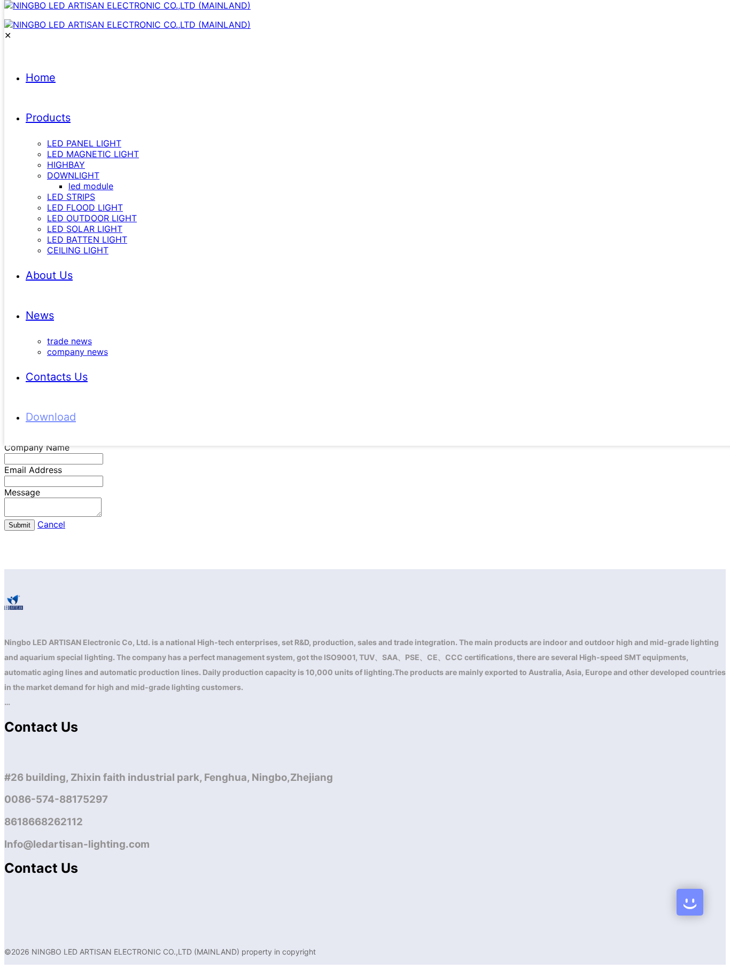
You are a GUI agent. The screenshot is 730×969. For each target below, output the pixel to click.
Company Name (36, 447)
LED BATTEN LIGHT (87, 239)
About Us (49, 275)
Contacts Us (57, 376)
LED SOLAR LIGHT (84, 228)
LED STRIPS (71, 196)
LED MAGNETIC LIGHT (93, 154)
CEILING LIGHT (77, 250)
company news (77, 351)
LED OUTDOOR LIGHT (92, 218)
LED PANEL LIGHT (84, 143)
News (40, 315)
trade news (69, 341)
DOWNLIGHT (73, 175)
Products (48, 117)
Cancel (51, 524)
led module (90, 186)
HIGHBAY (66, 164)
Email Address (33, 469)
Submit (19, 525)
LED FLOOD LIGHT (85, 207)
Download (51, 416)
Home (41, 77)
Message (22, 492)
